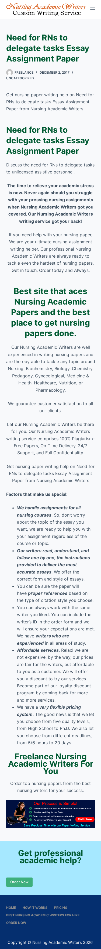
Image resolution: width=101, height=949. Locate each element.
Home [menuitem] (11, 908)
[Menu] (92, 9)
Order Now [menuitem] (16, 923)
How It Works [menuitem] (35, 908)
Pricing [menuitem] (60, 908)
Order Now (19, 882)
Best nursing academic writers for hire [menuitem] (42, 915)
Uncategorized (20, 78)
